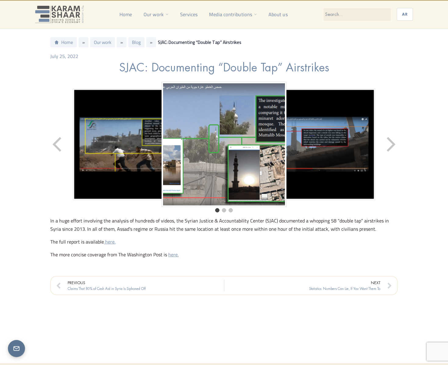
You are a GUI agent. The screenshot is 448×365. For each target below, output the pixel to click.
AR (405, 14)
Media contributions (230, 14)
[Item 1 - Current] (217, 210)
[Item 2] (224, 210)
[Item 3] (231, 210)
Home (125, 14)
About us (278, 14)
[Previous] (57, 144)
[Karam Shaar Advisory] (59, 14)
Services (189, 14)
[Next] (390, 144)
